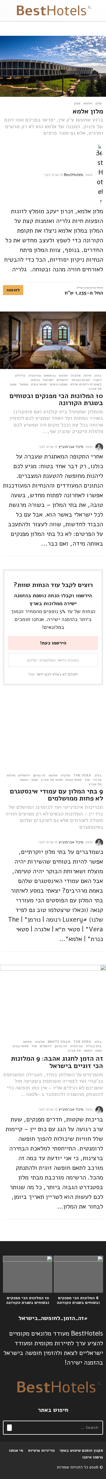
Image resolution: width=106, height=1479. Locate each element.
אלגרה (76, 375)
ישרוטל (48, 380)
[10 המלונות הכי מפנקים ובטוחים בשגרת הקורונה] (53, 340)
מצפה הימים (58, 384)
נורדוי (97, 779)
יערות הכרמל (80, 380)
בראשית (50, 375)
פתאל (23, 384)
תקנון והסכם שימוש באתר (81, 1450)
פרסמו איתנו (92, 1457)
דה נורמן (39, 775)
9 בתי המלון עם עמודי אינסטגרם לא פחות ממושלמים (56, 795)
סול (87, 779)
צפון (77, 103)
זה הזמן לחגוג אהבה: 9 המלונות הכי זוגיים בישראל (57, 1062)
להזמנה (13, 290)
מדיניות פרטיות (41, 1450)
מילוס (11, 775)
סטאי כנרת (39, 384)
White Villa (59, 1041)
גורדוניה (34, 375)
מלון (98, 103)
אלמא (87, 103)
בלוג (98, 375)
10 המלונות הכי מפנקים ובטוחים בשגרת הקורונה (56, 399)
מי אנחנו (16, 1450)
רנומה (24, 779)
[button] (99, 10)
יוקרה (97, 380)
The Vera (82, 775)
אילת (87, 375)
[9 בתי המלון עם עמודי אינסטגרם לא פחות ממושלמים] (53, 733)
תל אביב (95, 388)
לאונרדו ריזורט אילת (86, 384)
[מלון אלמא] (53, 66)
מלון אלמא (88, 111)
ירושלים (62, 380)
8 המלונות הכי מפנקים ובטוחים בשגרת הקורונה (78, 1300)
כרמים (35, 380)
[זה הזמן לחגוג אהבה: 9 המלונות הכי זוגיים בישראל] (53, 1000)
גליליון (20, 375)
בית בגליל (94, 1046)
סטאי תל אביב (52, 779)
